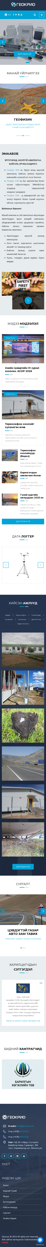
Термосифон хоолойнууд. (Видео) (28, 453)
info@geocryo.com (25, 1126)
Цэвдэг (7, 615)
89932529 (24, 1136)
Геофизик (9, 619)
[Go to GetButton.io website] (40, 1244)
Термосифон (21, 615)
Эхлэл (5, 1185)
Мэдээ (6, 1196)
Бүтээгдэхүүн (9, 1201)
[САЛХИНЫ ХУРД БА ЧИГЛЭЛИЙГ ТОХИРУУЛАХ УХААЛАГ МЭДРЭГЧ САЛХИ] (23, 565)
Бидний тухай (10, 1190)
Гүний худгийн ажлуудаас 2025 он (31, 496)
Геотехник (22, 619)
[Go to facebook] (40, 1240)
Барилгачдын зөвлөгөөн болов (30, 474)
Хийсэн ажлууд (10, 1207)
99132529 (24, 1131)
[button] (43, 42)
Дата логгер (36, 619)
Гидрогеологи (23, 624)
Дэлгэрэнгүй (24, 54)
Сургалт (7, 1213)
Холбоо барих (9, 1218)
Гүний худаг (36, 615)
